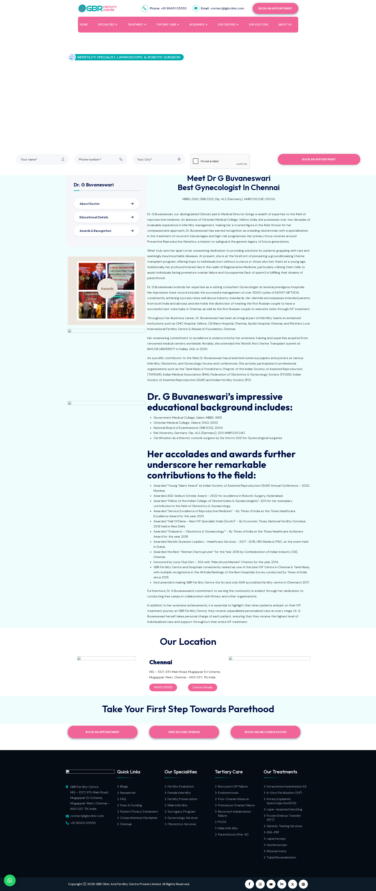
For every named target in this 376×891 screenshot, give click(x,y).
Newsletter (128, 793)
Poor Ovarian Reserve (233, 799)
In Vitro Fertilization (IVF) (284, 793)
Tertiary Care (166, 24)
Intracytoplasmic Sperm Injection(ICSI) (281, 801)
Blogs (124, 786)
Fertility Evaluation (181, 786)
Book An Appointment (275, 8)
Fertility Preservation (182, 799)
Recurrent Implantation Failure (234, 813)
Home (84, 24)
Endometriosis (228, 793)
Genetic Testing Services (284, 826)
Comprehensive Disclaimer (139, 818)
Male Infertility (178, 805)
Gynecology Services (183, 818)
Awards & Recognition (95, 231)
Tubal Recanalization (281, 857)
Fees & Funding (131, 805)
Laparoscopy (276, 839)
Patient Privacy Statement (139, 811)
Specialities (106, 24)
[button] (10, 880)
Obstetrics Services (182, 824)
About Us (285, 24)
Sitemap (126, 824)
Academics (197, 24)
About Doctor (90, 204)
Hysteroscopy (277, 845)
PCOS (222, 822)
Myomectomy (277, 851)
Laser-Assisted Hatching (284, 809)
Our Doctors (258, 24)
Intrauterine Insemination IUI (286, 786)
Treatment (135, 24)
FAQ (123, 799)
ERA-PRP (273, 832)
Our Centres (227, 24)
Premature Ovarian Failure (236, 805)
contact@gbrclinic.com (227, 8)
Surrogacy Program (181, 811)
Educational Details (94, 217)
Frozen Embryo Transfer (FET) (284, 818)
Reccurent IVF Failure (233, 786)
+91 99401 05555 (173, 8)
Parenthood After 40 (233, 834)
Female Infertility (179, 793)
